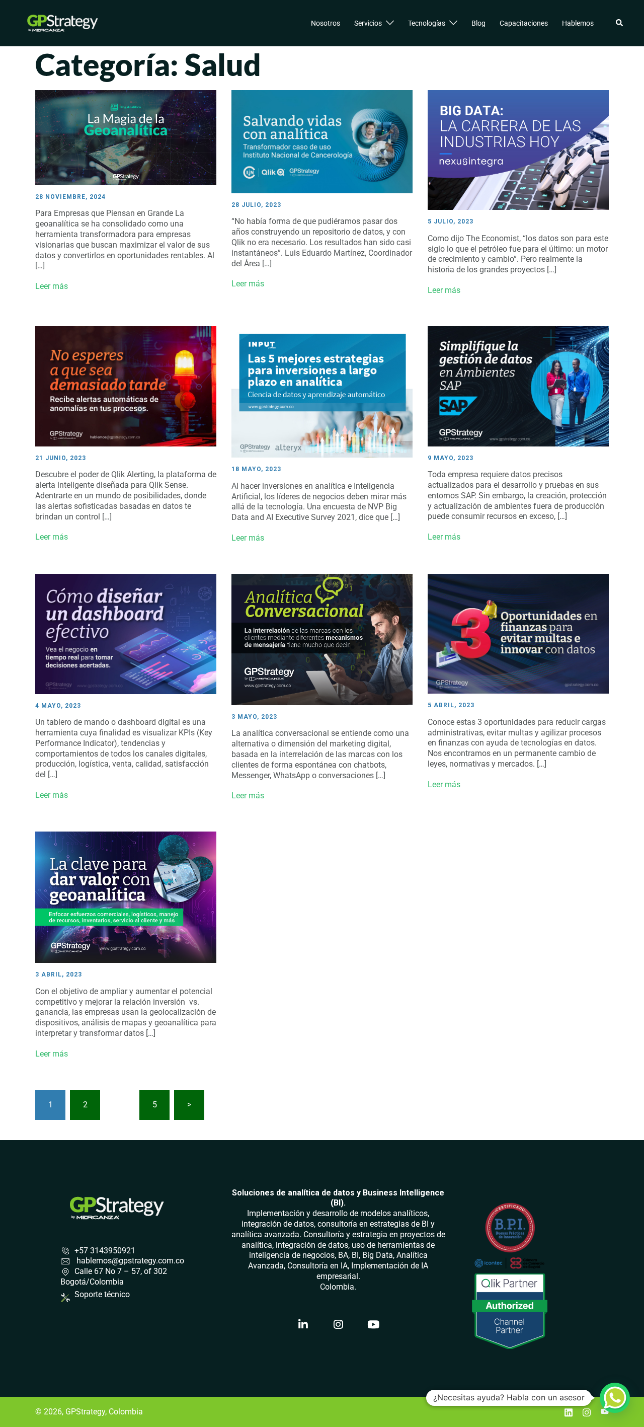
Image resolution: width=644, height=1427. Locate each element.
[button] (620, 23)
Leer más (51, 286)
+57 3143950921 (104, 1250)
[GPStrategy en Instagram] (338, 1325)
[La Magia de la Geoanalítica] (125, 137)
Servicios (368, 23)
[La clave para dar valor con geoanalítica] (125, 897)
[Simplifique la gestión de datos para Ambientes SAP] (518, 385)
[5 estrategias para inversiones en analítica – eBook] (322, 391)
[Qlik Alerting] (125, 385)
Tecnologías (426, 23)
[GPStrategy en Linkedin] (303, 1325)
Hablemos (578, 23)
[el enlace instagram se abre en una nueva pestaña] (587, 1411)
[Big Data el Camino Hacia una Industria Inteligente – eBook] (518, 150)
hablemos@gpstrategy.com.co (129, 1260)
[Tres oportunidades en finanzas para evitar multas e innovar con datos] (518, 633)
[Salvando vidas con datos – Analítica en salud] (322, 141)
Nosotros (325, 23)
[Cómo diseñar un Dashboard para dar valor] (125, 633)
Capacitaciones (524, 23)
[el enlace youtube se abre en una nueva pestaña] (605, 1411)
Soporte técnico (102, 1294)
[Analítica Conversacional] (322, 638)
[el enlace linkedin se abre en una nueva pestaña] (569, 1411)
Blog (478, 23)
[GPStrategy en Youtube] (373, 1325)
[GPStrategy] (62, 22)
